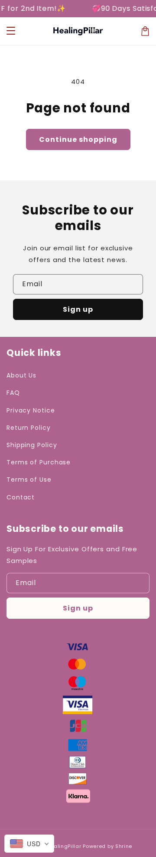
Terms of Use (29, 479)
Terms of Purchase (38, 462)
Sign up (78, 309)
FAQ (13, 392)
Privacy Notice (30, 410)
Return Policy (28, 427)
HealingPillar (63, 846)
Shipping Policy (31, 445)
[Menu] (10, 31)
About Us (21, 375)
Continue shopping (78, 139)
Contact (20, 497)
